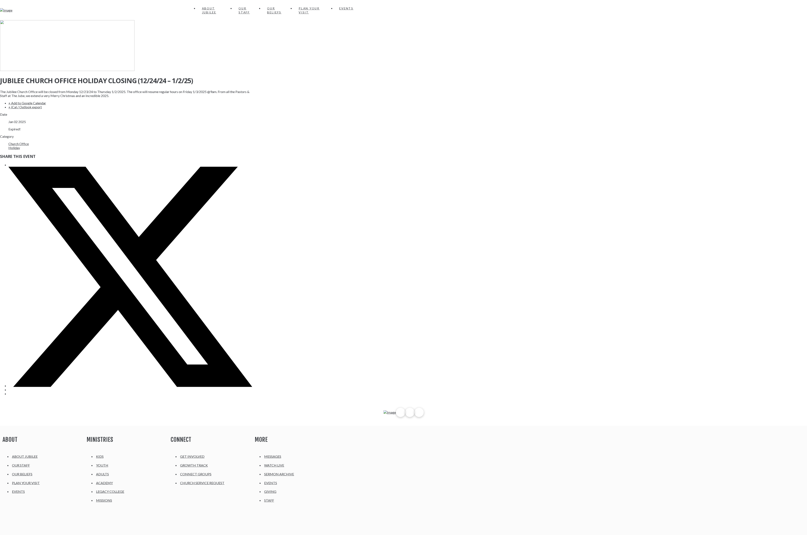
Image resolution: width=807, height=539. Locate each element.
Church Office (18, 144)
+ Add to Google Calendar (27, 103)
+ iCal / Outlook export (25, 107)
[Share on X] (130, 386)
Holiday (14, 148)
